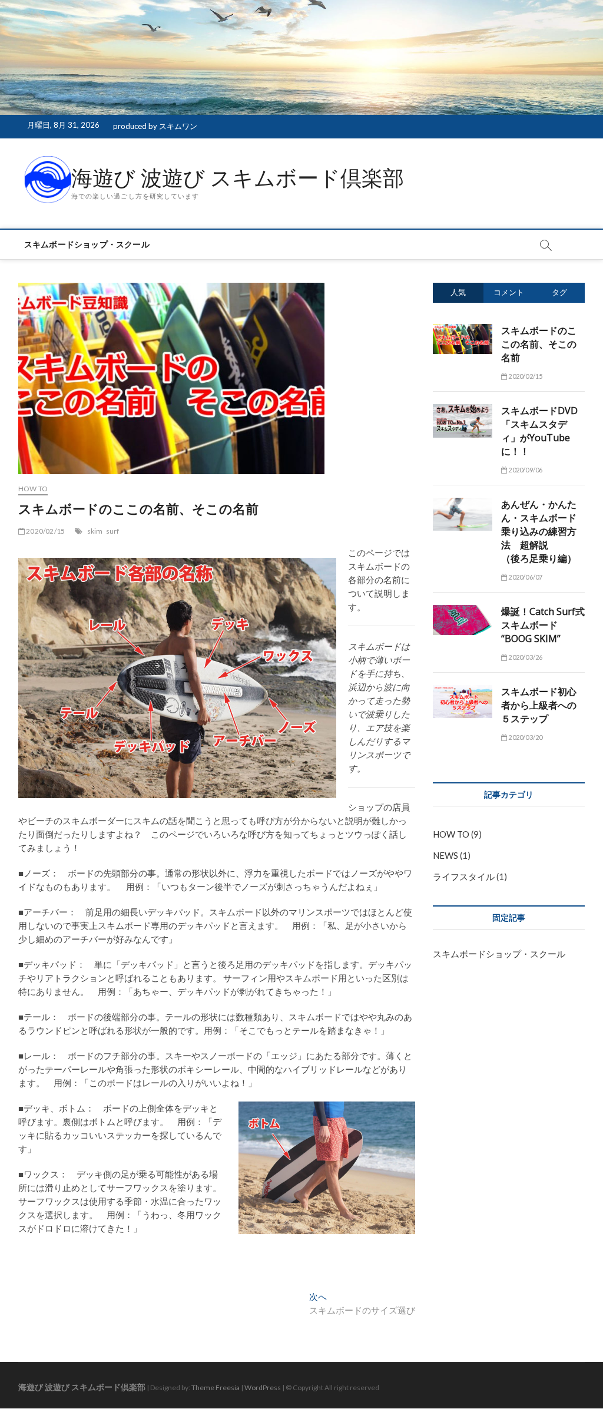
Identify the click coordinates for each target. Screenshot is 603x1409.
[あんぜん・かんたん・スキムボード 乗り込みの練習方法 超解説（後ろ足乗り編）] (462, 504)
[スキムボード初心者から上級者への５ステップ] (462, 691)
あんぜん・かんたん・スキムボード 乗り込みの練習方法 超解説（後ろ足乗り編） (539, 531)
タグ (559, 292)
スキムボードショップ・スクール (87, 244)
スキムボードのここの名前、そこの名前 (539, 344)
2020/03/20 (524, 737)
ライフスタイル (464, 876)
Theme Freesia (215, 1387)
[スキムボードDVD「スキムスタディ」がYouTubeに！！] (462, 410)
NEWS (445, 855)
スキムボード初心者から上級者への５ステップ (539, 705)
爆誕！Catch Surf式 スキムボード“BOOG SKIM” (543, 625)
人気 (458, 292)
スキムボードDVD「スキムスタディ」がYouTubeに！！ (539, 431)
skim (95, 531)
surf (113, 531)
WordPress (262, 1387)
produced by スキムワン (155, 126)
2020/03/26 (524, 657)
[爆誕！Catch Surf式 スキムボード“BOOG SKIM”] (462, 611)
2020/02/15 (45, 531)
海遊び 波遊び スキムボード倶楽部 (237, 178)
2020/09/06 (524, 470)
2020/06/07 (524, 577)
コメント (508, 292)
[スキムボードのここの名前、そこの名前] (462, 330)
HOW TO (33, 488)
